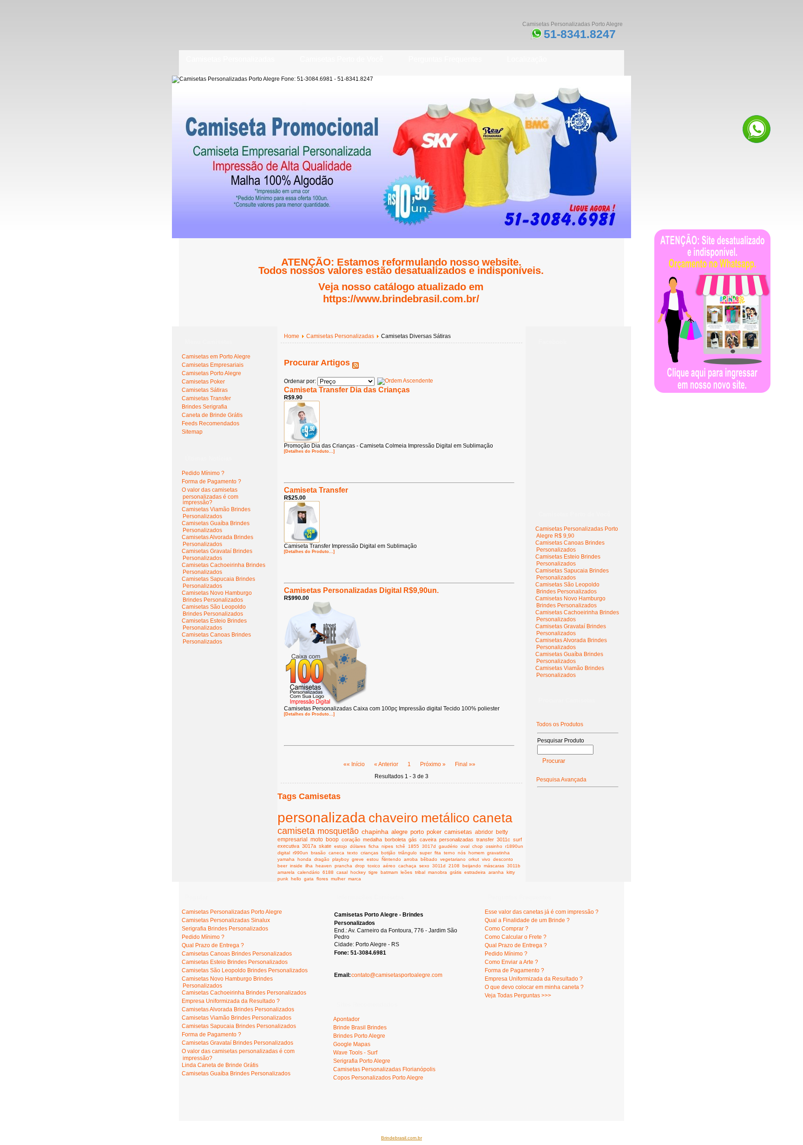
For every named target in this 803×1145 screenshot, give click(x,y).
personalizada (321, 817)
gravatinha (498, 852)
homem (476, 852)
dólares (358, 846)
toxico (374, 865)
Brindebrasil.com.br (401, 1137)
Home (291, 336)
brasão (318, 852)
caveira (428, 839)
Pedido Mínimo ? (203, 473)
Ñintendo (391, 859)
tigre (373, 872)
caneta (493, 818)
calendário (308, 872)
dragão (321, 859)
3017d (429, 846)
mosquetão (338, 831)
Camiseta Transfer (316, 490)
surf (517, 839)
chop (477, 846)
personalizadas (456, 839)
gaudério (448, 846)
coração (351, 839)
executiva (288, 846)
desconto (503, 859)
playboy (340, 859)
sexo (424, 865)
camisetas (458, 832)
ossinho (494, 846)
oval (465, 846)
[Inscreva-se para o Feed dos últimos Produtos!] (355, 362)
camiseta (296, 831)
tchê (400, 846)
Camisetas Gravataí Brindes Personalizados (217, 554)
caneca (336, 852)
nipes (387, 846)
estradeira (475, 872)
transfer (485, 839)
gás (412, 839)
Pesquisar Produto (560, 740)
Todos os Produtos (559, 724)
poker (434, 832)
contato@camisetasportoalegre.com (396, 975)
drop (360, 865)
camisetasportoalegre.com (216, 1108)
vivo (486, 859)
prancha (343, 865)
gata (309, 878)
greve (358, 859)
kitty (511, 872)
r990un (300, 852)
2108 (454, 865)
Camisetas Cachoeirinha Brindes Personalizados (244, 992)
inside (296, 865)
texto (352, 852)
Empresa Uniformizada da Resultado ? (231, 1001)
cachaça (407, 865)
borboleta (395, 839)
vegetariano (453, 859)
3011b (513, 865)
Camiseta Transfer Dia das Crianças (347, 390)
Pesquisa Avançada (561, 779)
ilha (309, 865)
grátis (455, 872)
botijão (388, 852)
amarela (286, 872)
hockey (358, 872)
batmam (389, 872)
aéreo (389, 865)
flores (322, 878)
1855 (413, 846)
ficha (374, 846)
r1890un (514, 846)
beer (282, 865)
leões (406, 872)
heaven (324, 865)
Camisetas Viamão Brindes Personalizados (216, 513)
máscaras (494, 865)
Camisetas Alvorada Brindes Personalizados (217, 540)
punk (282, 878)
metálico (445, 817)
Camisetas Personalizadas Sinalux (226, 920)
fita (437, 852)
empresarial (292, 839)
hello (296, 878)
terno (449, 852)
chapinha (375, 831)
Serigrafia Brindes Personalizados (225, 928)
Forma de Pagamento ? (211, 481)
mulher (338, 878)
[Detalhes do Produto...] (309, 451)
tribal (420, 872)
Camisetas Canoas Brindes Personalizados (216, 638)
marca (354, 878)
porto (417, 831)
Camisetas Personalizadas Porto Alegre (232, 912)
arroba (411, 859)
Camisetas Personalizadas (340, 336)
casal (342, 872)
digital (283, 852)
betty (502, 832)
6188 (328, 872)
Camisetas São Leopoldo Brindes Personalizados (214, 610)
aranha (496, 872)
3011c (503, 839)
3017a (309, 846)
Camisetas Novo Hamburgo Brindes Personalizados (217, 596)
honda (304, 859)
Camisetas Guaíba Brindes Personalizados (216, 526)
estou (373, 859)
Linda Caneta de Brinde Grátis (220, 1065)
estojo (340, 846)
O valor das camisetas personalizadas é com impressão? (210, 496)
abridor (484, 832)
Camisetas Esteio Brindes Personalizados (214, 624)
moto (316, 839)
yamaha (286, 859)
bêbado (429, 859)
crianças (369, 852)
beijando (471, 865)
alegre (399, 831)
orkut (473, 859)
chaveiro (393, 817)
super (426, 852)
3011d (439, 865)
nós (462, 852)
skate (325, 846)
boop (332, 839)
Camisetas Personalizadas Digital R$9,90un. (361, 590)
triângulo (407, 852)
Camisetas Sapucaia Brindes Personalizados (218, 582)
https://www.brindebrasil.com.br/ (401, 299)
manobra (437, 872)
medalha (372, 839)
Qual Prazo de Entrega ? (213, 945)
